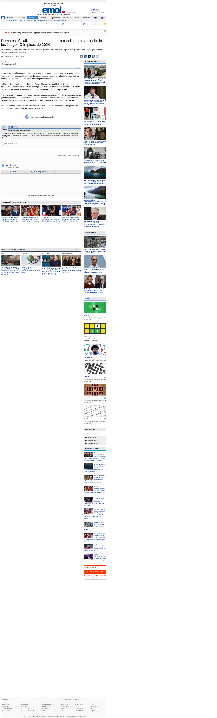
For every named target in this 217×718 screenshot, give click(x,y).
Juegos (87, 298)
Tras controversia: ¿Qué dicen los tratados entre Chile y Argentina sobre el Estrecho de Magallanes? (94, 182)
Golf (24, 20)
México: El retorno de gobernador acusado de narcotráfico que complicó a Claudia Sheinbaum (94, 290)
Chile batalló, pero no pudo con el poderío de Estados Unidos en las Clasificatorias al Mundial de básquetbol (95, 490)
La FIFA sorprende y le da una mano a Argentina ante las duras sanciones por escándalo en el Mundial (94, 526)
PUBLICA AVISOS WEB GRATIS (95, 571)
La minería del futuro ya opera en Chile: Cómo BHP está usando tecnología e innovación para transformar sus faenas (10, 270)
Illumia (24, 253)
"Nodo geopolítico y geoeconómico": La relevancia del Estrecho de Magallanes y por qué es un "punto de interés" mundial (95, 202)
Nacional (10, 18)
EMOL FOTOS (25, 708)
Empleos (66, 1)
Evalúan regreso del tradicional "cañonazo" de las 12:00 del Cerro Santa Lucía (95, 162)
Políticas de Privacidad (40, 716)
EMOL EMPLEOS (46, 707)
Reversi (86, 315)
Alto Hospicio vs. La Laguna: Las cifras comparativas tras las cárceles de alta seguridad (94, 123)
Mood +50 (45, 253)
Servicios (86, 18)
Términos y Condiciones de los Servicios (58, 716)
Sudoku (86, 419)
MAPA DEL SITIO (46, 710)
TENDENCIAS (25, 703)
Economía (21, 18)
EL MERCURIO (65, 707)
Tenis (20, 20)
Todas (46, 20)
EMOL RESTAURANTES (28, 710)
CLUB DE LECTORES (67, 703)
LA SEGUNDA (79, 708)
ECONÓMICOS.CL (96, 703)
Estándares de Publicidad (78, 716)
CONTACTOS (45, 708)
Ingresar (93, 12)
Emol (4, 1)
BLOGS (63, 708)
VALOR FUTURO (95, 707)
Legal (26, 1)
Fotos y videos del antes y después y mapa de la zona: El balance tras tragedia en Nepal (95, 251)
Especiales (52, 20)
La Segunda (96, 1)
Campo (32, 1)
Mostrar (53, 5)
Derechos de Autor (28, 716)
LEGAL (63, 710)
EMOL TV (24, 707)
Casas (88, 1)
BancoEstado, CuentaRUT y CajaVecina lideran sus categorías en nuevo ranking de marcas (71, 269)
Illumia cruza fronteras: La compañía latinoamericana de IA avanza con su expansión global (31, 269)
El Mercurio (12, 1)
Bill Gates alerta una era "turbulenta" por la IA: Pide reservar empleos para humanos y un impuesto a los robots (95, 224)
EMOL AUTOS (45, 703)
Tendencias (67, 18)
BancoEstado (67, 253)
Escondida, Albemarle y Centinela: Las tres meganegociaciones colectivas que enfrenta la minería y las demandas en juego (95, 81)
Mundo (43, 18)
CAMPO (77, 703)
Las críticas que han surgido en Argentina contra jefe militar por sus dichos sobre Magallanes (94, 271)
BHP (2, 253)
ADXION (93, 705)
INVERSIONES (79, 705)
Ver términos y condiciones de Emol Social (41, 196)
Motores (29, 20)
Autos (49, 1)
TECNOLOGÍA (6, 710)
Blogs (20, 1)
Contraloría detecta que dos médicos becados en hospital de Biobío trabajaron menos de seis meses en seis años (94, 468)
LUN (76, 707)
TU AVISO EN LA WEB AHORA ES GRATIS (95, 576)
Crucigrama (88, 357)
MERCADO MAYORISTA (94, 709)
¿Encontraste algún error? (43, 117)
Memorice (87, 336)
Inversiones (41, 1)
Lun (103, 1)
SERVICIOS (24, 705)
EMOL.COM (64, 705)
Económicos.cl (76, 1)
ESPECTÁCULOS (7, 708)
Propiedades (57, 1)
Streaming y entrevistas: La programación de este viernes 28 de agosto (41, 33)
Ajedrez (86, 377)
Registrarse (100, 12)
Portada (9, 20)
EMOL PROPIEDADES (47, 705)
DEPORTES (5, 707)
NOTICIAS (5, 703)
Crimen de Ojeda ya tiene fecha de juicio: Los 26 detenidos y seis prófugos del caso (95, 142)
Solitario (87, 398)
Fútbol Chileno (61, 20)
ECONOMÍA (5, 705)
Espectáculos (55, 18)
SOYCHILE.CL (79, 710)
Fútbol (15, 20)
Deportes (32, 18)
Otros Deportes (38, 20)
